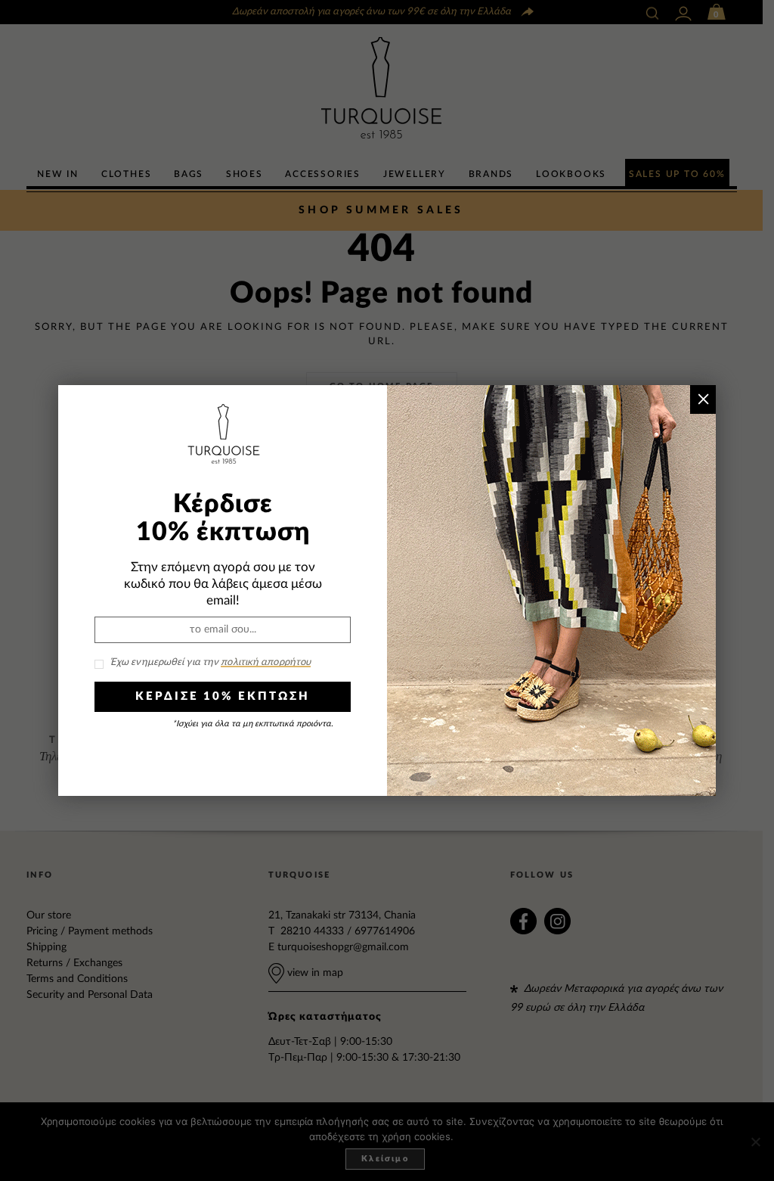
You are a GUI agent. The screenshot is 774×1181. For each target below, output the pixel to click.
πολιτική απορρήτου (266, 662)
